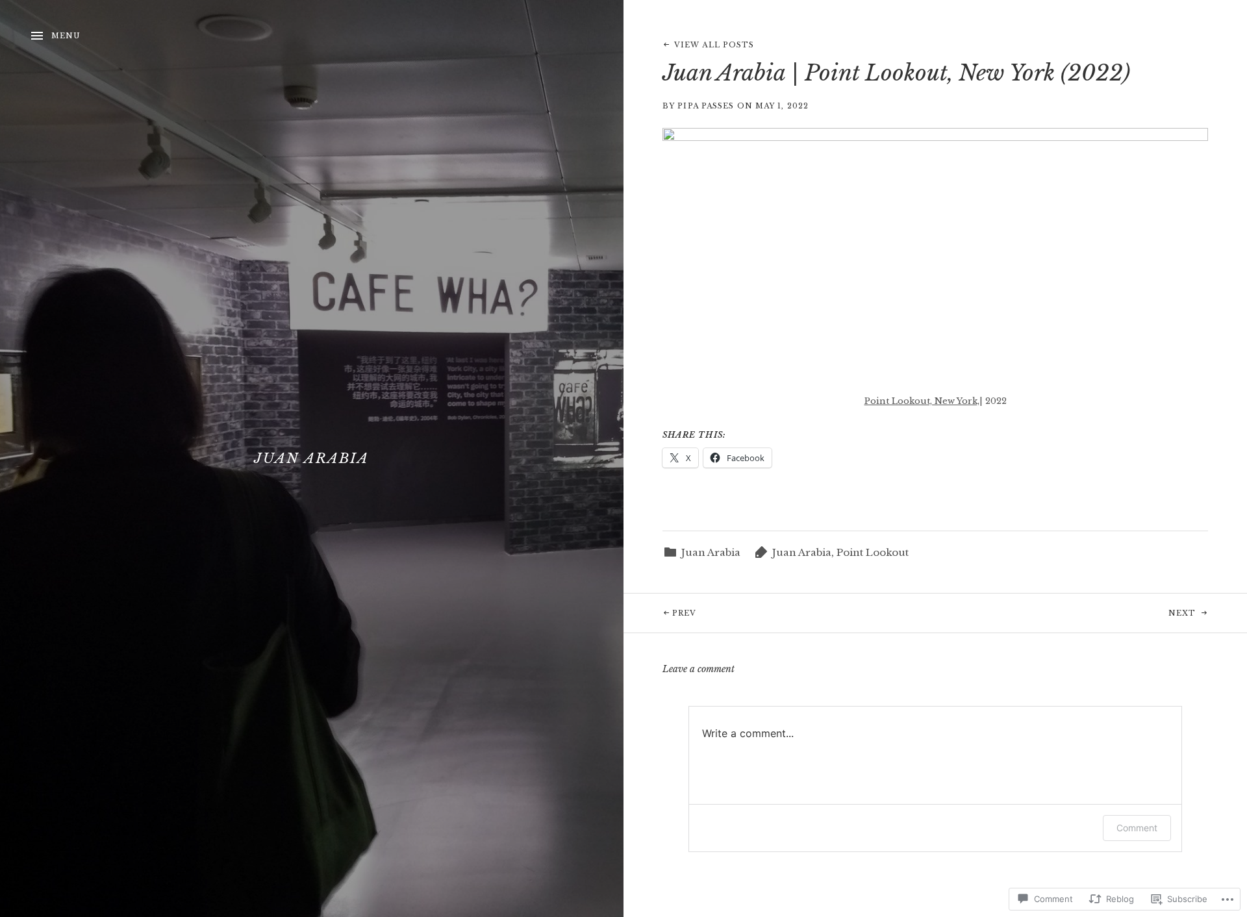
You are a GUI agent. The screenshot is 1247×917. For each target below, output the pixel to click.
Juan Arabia (311, 458)
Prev (660, 613)
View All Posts (714, 44)
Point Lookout (873, 552)
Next (1066, 613)
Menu (66, 35)
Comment (1136, 827)
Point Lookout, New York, (921, 401)
